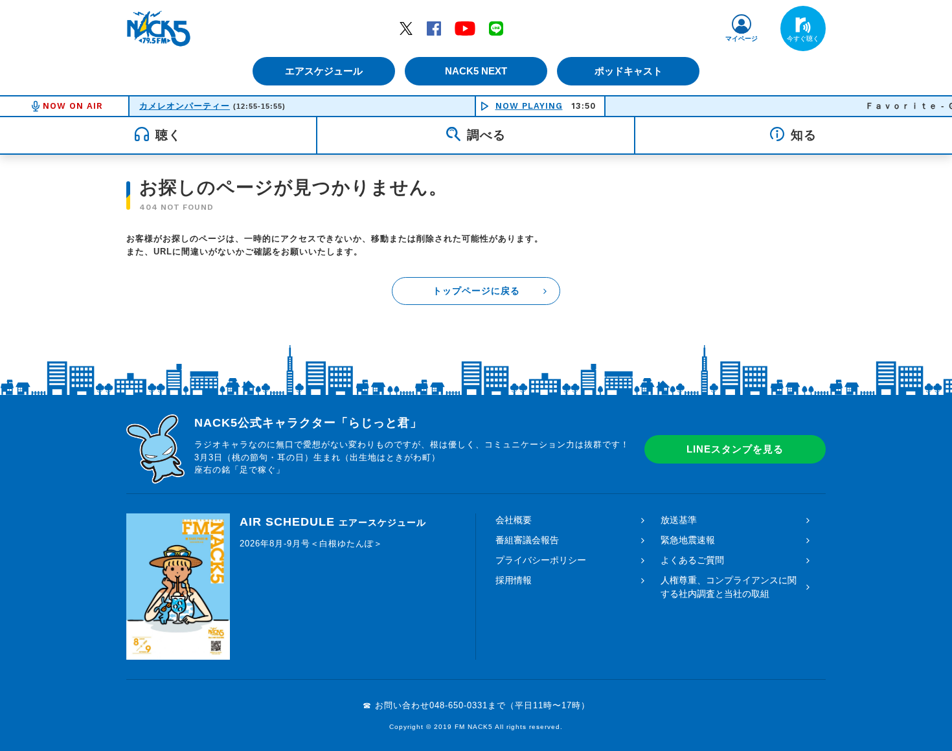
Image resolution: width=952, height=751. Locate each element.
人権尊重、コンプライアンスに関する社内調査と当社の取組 (729, 587)
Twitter (406, 27)
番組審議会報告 (527, 540)
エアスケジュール (324, 70)
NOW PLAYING (529, 106)
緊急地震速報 (688, 540)
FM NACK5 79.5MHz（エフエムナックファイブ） (158, 28)
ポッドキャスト (629, 70)
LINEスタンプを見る (735, 448)
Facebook (434, 27)
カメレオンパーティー (184, 106)
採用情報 (513, 580)
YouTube (465, 27)
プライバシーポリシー (540, 560)
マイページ (741, 38)
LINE (496, 27)
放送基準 (679, 520)
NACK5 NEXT (476, 70)
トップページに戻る (476, 291)
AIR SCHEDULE (333, 521)
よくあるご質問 (692, 560)
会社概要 (513, 520)
